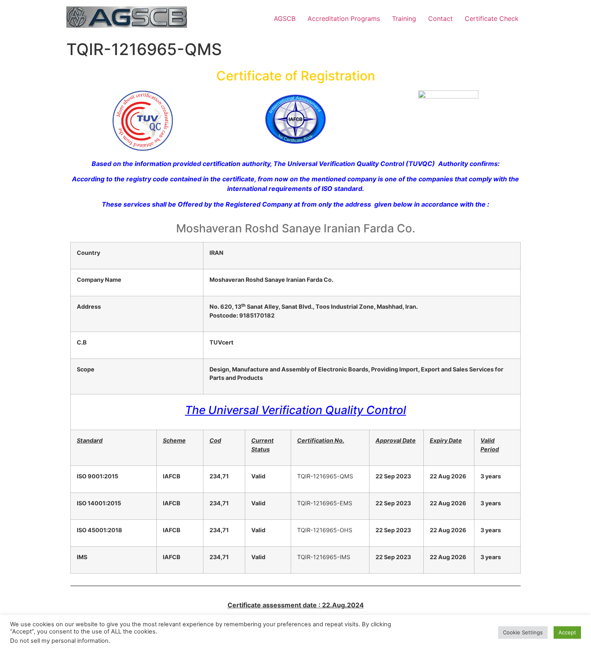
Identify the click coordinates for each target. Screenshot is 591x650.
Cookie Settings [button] (523, 632)
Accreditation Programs (344, 18)
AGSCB (285, 18)
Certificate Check (492, 18)
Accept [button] (567, 632)
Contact (440, 18)
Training (404, 18)
